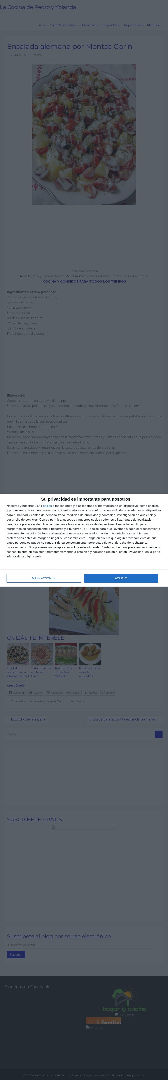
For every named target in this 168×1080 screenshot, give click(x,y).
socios (47, 505)
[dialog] (84, 540)
